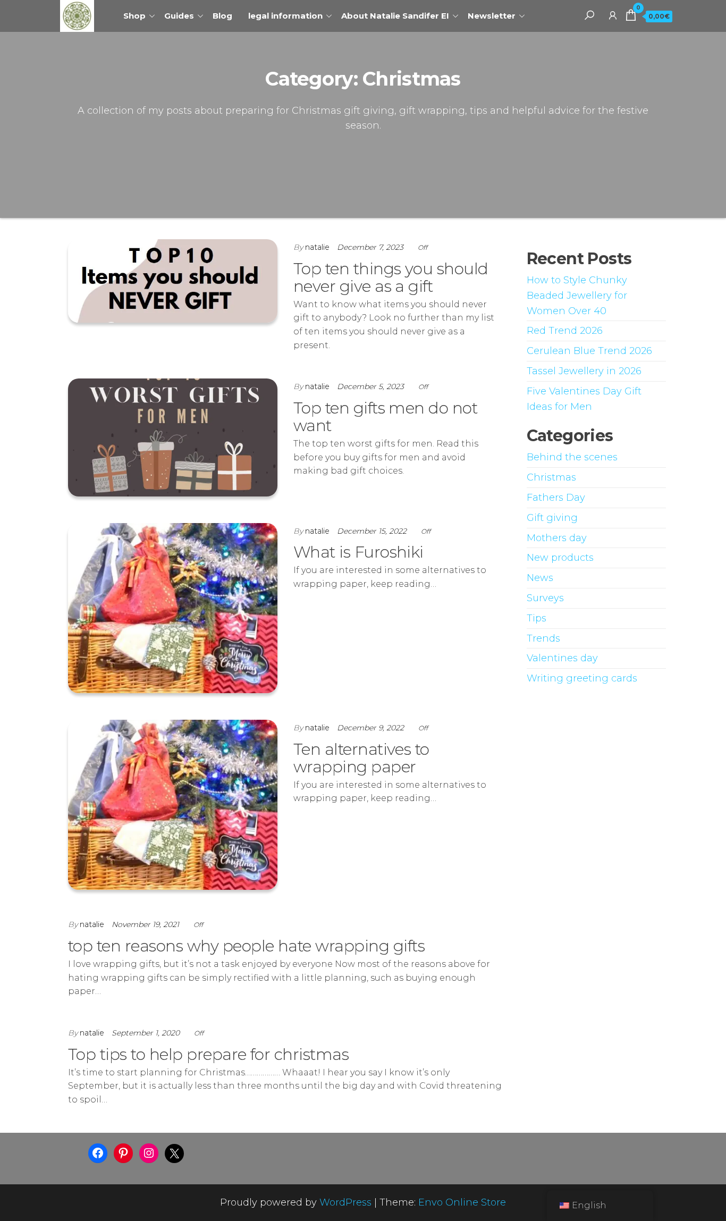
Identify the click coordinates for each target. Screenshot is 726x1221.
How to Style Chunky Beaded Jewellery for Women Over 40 (577, 295)
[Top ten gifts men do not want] (172, 437)
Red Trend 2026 (565, 330)
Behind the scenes (572, 457)
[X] (174, 1153)
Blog (222, 16)
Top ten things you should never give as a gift (390, 277)
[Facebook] (97, 1153)
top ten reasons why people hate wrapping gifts (246, 946)
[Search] (589, 14)
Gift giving (552, 518)
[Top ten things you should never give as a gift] (172, 280)
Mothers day (557, 538)
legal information (285, 16)
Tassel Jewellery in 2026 (584, 371)
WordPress (345, 1202)
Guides (179, 16)
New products (560, 557)
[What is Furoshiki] (172, 607)
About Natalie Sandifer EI (395, 16)
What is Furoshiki (358, 552)
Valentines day (562, 658)
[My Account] (613, 14)
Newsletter (492, 16)
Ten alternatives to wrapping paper (361, 758)
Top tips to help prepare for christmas (208, 1054)
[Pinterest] (123, 1153)
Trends (543, 638)
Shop (134, 16)
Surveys (545, 598)
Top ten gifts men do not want (385, 416)
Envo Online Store (462, 1202)
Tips (536, 618)
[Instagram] (148, 1153)
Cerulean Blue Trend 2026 (589, 351)
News (540, 578)
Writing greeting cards (582, 678)
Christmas (551, 477)
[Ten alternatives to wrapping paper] (172, 804)
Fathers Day (556, 497)
